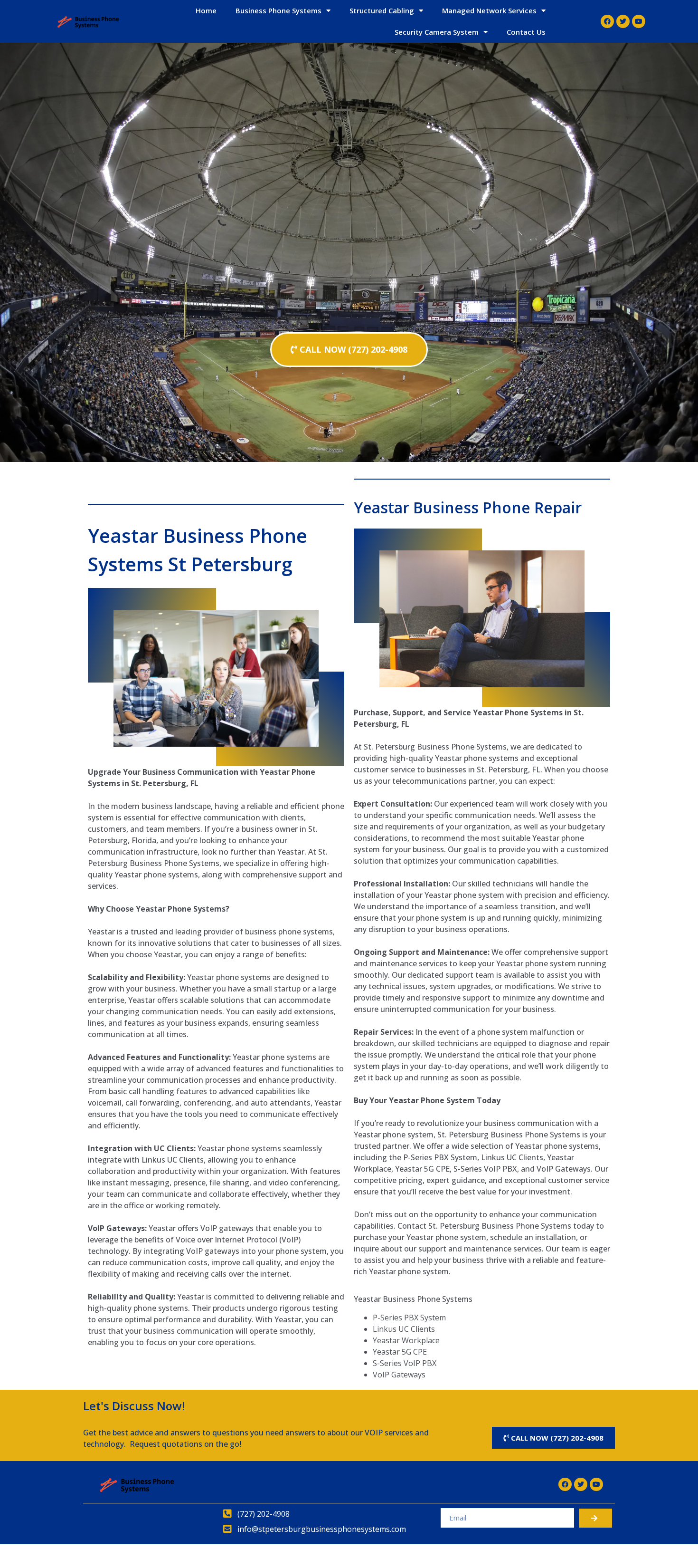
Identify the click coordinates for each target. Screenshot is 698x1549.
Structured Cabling (381, 10)
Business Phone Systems (278, 10)
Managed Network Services (489, 10)
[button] (349, 349)
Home (206, 10)
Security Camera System (437, 32)
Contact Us (526, 32)
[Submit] (595, 1518)
